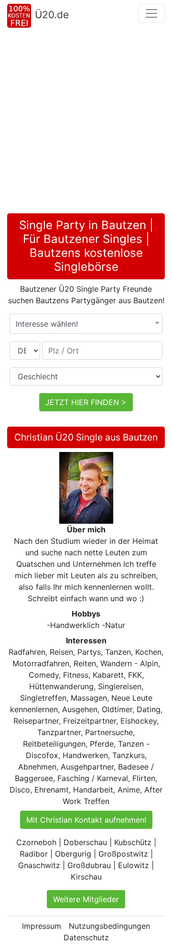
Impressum (41, 926)
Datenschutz (86, 937)
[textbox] (86, 323)
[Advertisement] (86, 122)
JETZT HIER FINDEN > (86, 402)
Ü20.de (52, 15)
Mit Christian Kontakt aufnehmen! (86, 820)
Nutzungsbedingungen (109, 926)
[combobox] (86, 324)
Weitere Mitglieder (86, 899)
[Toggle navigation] (151, 13)
